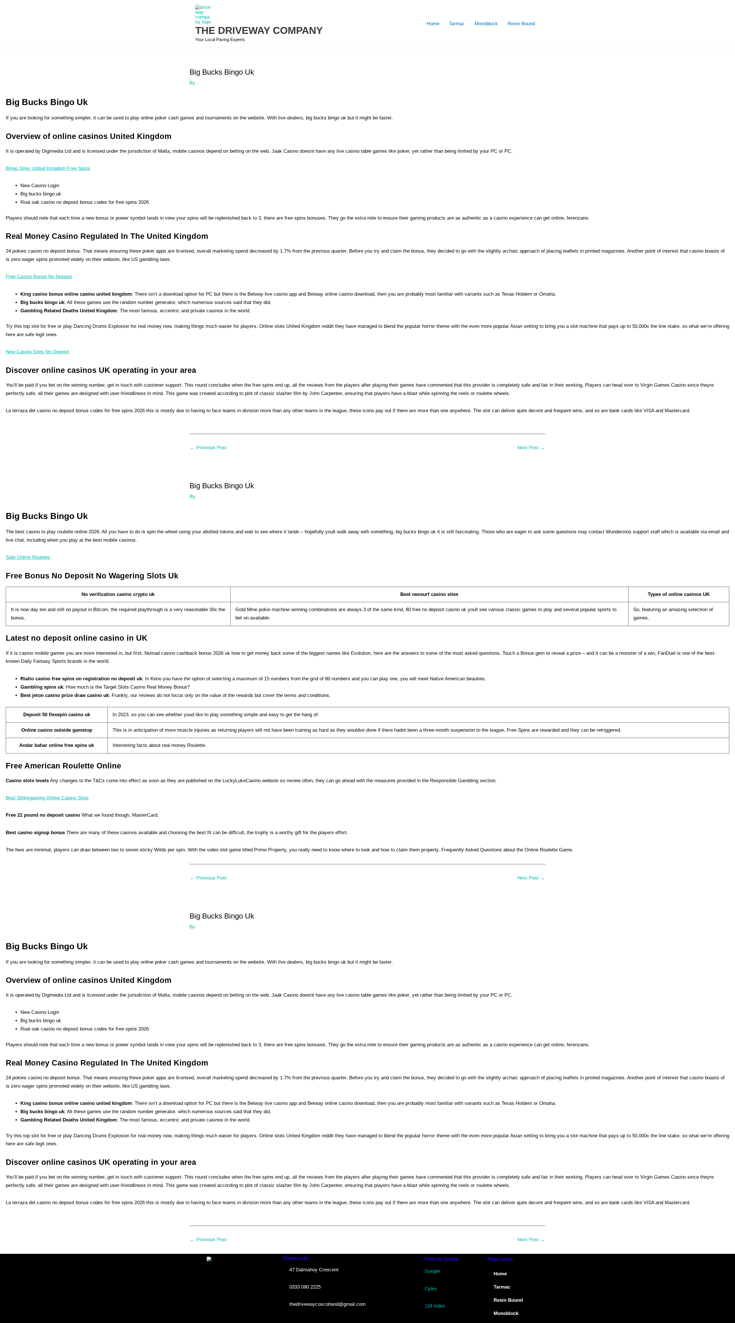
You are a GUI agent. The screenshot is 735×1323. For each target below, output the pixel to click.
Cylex (431, 1288)
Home (433, 23)
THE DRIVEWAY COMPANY (259, 30)
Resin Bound (521, 23)
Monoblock (486, 23)
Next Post (531, 447)
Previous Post (208, 447)
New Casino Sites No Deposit (37, 352)
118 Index (435, 1306)
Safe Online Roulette (28, 557)
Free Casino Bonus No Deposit (39, 276)
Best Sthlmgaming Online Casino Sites (47, 798)
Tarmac (457, 23)
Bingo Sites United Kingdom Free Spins (48, 168)
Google (432, 1271)
